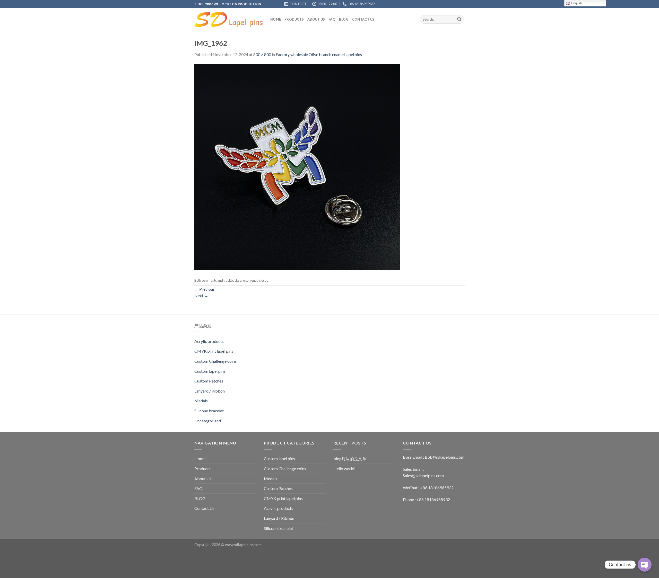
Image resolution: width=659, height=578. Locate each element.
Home (275, 19)
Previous (204, 289)
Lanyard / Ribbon (209, 390)
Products (294, 19)
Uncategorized (207, 420)
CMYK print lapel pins (213, 351)
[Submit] (459, 19)
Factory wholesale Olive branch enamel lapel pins (319, 54)
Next (201, 295)
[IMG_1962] (297, 166)
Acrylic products (209, 341)
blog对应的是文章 (349, 458)
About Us (316, 19)
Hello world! (344, 468)
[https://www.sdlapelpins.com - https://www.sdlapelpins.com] (228, 19)
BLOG (344, 19)
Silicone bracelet (209, 410)
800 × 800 (262, 54)
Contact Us (363, 19)
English (576, 3)
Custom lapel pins (210, 371)
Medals (201, 400)
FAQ (331, 19)
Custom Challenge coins (215, 361)
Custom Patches (208, 380)
